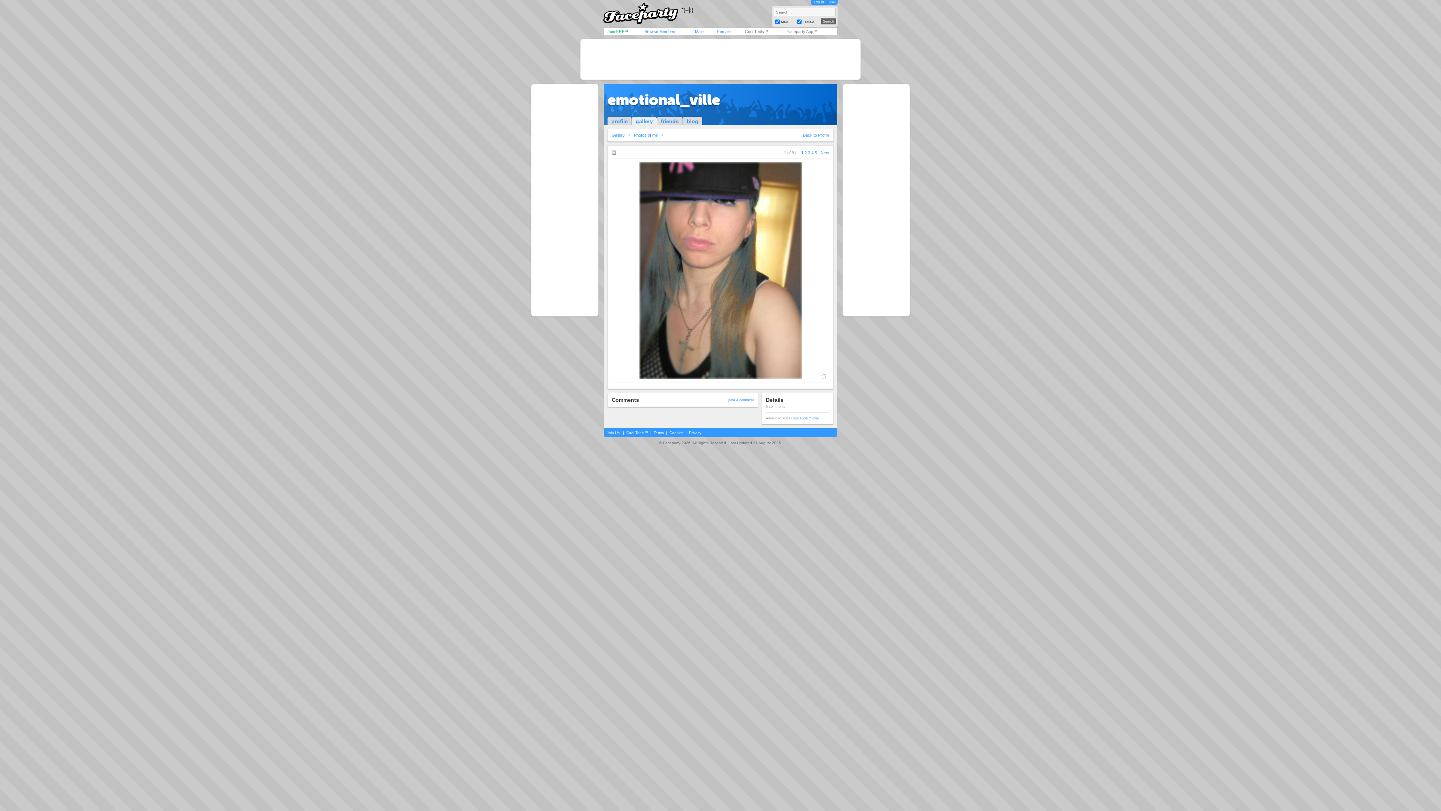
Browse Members (660, 31)
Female (724, 31)
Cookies (676, 433)
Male (699, 31)
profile (619, 121)
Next (825, 153)
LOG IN (819, 2)
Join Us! (614, 433)
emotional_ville (664, 100)
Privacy (695, 433)
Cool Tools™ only (805, 418)
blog (692, 121)
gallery (644, 121)
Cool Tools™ (756, 31)
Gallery (618, 135)
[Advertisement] (720, 59)
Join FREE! (618, 31)
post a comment (741, 400)
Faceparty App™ (802, 31)
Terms (659, 433)
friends (670, 121)
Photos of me (646, 135)
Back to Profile (816, 135)
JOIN (832, 2)
